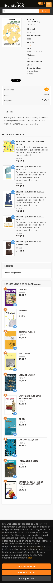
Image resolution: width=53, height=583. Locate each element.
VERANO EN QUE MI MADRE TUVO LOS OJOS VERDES (31, 483)
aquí (29, 557)
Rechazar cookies (26, 572)
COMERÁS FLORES (27, 332)
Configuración (26, 578)
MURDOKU (23, 289)
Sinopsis (9, 112)
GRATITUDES (24, 353)
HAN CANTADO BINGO (29, 461)
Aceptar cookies (26, 566)
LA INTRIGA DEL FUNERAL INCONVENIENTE (30, 397)
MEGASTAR (31, 32)
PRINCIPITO (24, 310)
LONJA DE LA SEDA (27, 375)
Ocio (29, 45)
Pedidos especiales (13, 272)
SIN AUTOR (31, 24)
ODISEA (22, 419)
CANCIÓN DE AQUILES (28, 440)
